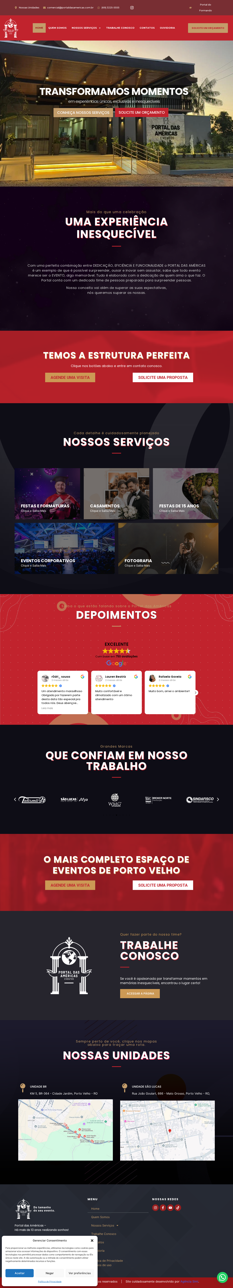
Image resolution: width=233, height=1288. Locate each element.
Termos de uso (101, 1265)
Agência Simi (189, 1281)
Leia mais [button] (47, 708)
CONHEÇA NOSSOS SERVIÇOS (83, 112)
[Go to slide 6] (119, 815)
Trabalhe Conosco (120, 27)
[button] (92, 1240)
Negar (50, 1273)
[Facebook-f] (163, 1207)
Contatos (147, 27)
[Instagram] (132, 7)
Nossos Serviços (84, 27)
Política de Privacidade (50, 1281)
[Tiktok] (178, 1207)
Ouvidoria (167, 27)
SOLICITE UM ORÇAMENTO (142, 112)
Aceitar (20, 1273)
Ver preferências (80, 1273)
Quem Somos (57, 27)
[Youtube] (170, 1207)
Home (39, 27)
